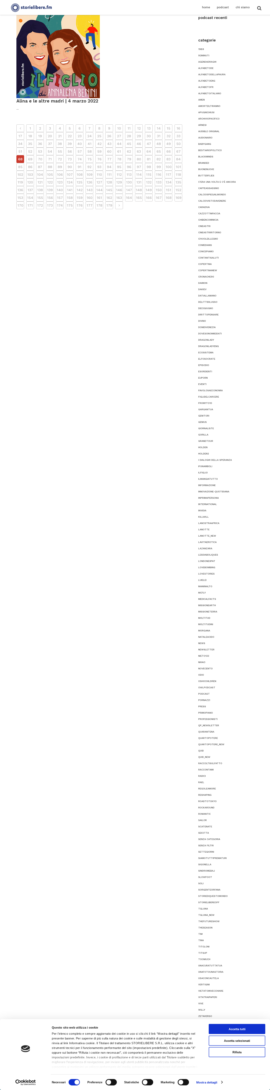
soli (201, 883)
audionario (205, 137)
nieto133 (203, 656)
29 (139, 136)
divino (202, 321)
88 (50, 167)
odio (201, 674)
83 (168, 159)
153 (20, 198)
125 (79, 182)
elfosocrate (206, 358)
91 (79, 167)
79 (129, 159)
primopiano (205, 712)
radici (202, 776)
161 (99, 198)
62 (129, 151)
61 (119, 151)
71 (50, 159)
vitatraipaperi (207, 997)
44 (119, 144)
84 (178, 159)
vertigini (204, 984)
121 (40, 182)
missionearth (207, 605)
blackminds (205, 156)
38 (60, 144)
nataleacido (206, 637)
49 (168, 144)
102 (20, 174)
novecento (205, 668)
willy (201, 1009)
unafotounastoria (210, 972)
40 (79, 144)
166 (149, 198)
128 (109, 182)
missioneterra (207, 611)
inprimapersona (208, 498)
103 (30, 174)
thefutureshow (209, 921)
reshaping (204, 795)
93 (99, 167)
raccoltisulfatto (210, 763)
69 (30, 159)
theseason (205, 927)
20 (50, 136)
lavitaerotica (207, 542)
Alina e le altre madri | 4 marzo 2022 (57, 101)
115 (148, 174)
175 (70, 205)
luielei (202, 580)
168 (169, 198)
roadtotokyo (207, 801)
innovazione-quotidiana (213, 491)
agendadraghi (207, 61)
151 (168, 190)
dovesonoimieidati (210, 333)
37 (50, 144)
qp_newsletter (208, 725)
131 (139, 182)
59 (99, 151)
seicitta (203, 832)
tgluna (203, 908)
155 (40, 198)
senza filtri (206, 845)
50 (178, 144)
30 (149, 136)
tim (200, 934)
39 (70, 144)
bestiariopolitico (210, 150)
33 (178, 136)
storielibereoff (208, 902)
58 (89, 151)
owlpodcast (206, 687)
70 (40, 159)
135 (178, 182)
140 (60, 190)
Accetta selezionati (237, 1040)
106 (60, 174)
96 (129, 167)
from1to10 (205, 403)
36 (40, 144)
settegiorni (206, 851)
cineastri (204, 226)
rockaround (206, 807)
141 (70, 190)
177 (90, 205)
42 (99, 144)
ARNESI (202, 125)
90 (70, 167)
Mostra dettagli (206, 1082)
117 (168, 174)
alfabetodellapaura (212, 74)
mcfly (202, 592)
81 (149, 159)
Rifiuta (237, 1052)
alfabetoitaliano (209, 93)
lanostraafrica (208, 523)
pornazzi (204, 700)
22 (70, 136)
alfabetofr (205, 87)
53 (40, 151)
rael (201, 782)
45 (129, 144)
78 (119, 159)
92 (89, 167)
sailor (202, 820)
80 (139, 159)
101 (178, 167)
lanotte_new (207, 535)
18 (30, 136)
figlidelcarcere (208, 396)
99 (159, 167)
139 (50, 190)
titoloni (204, 946)
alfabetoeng (206, 80)
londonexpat (206, 561)
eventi (202, 384)
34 (20, 144)
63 (139, 151)
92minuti (203, 55)
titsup (202, 953)
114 (139, 174)
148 (139, 190)
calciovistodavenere (212, 200)
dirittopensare (208, 314)
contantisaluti (208, 257)
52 (30, 151)
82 (159, 159)
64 (148, 151)
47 (149, 144)
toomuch (204, 959)
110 (99, 174)
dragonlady (206, 340)
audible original (209, 131)
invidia (202, 510)
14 (159, 128)
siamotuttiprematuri (212, 858)
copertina (205, 264)
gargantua (205, 409)
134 (169, 182)
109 (90, 174)
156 (50, 198)
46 (139, 144)
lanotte (204, 529)
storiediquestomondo (213, 896)
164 (129, 198)
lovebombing (206, 567)
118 (178, 174)
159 (80, 198)
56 (70, 151)
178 (99, 205)
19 (40, 136)
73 (70, 159)
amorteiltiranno (209, 106)
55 (60, 151)
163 (119, 198)
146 (119, 190)
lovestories (206, 573)
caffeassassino (208, 188)
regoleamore (207, 788)
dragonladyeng (208, 346)
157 (60, 198)
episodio (203, 365)
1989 (201, 49)
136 (20, 190)
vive (200, 1003)
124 (70, 182)
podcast (204, 693)
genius (202, 422)
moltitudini (205, 624)
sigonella (204, 864)
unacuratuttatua (210, 965)
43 (109, 144)
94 (109, 167)
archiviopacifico (209, 118)
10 (119, 128)
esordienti (205, 371)
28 (129, 136)
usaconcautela (208, 978)
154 (30, 198)
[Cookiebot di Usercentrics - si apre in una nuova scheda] (25, 1082)
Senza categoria (209, 839)
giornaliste (206, 428)
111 (109, 174)
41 (90, 144)
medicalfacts (207, 599)
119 (20, 182)
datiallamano (207, 295)
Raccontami (206, 769)
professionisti (208, 719)
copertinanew (207, 270)
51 (20, 151)
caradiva (204, 207)
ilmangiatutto (208, 479)
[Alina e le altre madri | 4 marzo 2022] (58, 56)
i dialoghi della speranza (215, 460)
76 (99, 159)
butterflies (206, 175)
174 (60, 205)
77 (109, 159)
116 (158, 174)
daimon (202, 283)
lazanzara (205, 548)
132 (149, 182)
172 (40, 205)
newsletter (206, 649)
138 (40, 190)
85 (20, 167)
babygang (204, 144)
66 (168, 151)
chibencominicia (208, 219)
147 (129, 190)
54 (50, 151)
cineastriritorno (209, 232)
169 (178, 198)
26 (109, 136)
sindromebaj (206, 870)
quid (201, 750)
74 (79, 159)
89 (60, 167)
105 (50, 174)
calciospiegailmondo (212, 194)
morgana (204, 630)
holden (203, 447)
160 (90, 198)
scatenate (205, 826)
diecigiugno (205, 308)
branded (203, 163)
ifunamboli (205, 466)
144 (99, 190)
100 (169, 167)
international (207, 504)
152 (178, 190)
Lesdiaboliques (208, 554)
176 (80, 205)
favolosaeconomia (210, 390)
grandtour (205, 441)
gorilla (203, 434)
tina (201, 940)
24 (89, 136)
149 (149, 190)
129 (119, 182)
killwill (203, 516)
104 (40, 174)
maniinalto (205, 586)
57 (79, 151)
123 (60, 182)
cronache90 (206, 276)
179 (109, 205)
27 (119, 136)
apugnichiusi (206, 112)
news (201, 643)
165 (139, 198)
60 (109, 151)
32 (169, 136)
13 (149, 128)
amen (201, 99)
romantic (204, 814)
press (202, 706)
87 (40, 167)
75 (89, 159)
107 (70, 174)
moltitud (204, 618)
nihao (201, 662)
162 (109, 198)
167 (159, 198)
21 (60, 136)
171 (30, 205)
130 (129, 182)
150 (159, 190)
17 (20, 136)
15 (168, 128)
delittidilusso (207, 302)
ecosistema (205, 352)
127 (99, 182)
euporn (203, 377)
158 (70, 198)
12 (139, 128)
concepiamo (206, 251)
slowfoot (205, 877)
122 (50, 182)
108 (80, 174)
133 (158, 182)
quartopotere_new (211, 744)
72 (60, 159)
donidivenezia (207, 327)
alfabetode (205, 68)
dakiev (202, 289)
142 (80, 190)
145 (109, 190)
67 (178, 151)
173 (50, 205)
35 (30, 144)
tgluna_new (206, 915)
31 (158, 136)
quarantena (206, 731)
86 (30, 167)
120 (30, 182)
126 (89, 182)
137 (30, 190)
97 (139, 167)
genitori (203, 415)
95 (119, 167)
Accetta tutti (237, 1029)
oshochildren (207, 681)
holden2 (203, 453)
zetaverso (205, 1016)
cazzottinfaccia (209, 213)
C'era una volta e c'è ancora (217, 182)
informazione (207, 485)
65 (159, 151)
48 (158, 144)
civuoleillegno (208, 238)
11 (129, 128)
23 (80, 136)
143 (90, 190)
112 (119, 174)
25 (99, 136)
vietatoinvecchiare (210, 990)
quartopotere (208, 738)
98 (149, 167)
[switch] (111, 1082)
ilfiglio (203, 472)
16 (178, 128)
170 (20, 205)
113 (129, 174)
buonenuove (206, 169)
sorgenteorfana (209, 889)
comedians (205, 245)
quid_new (204, 757)
